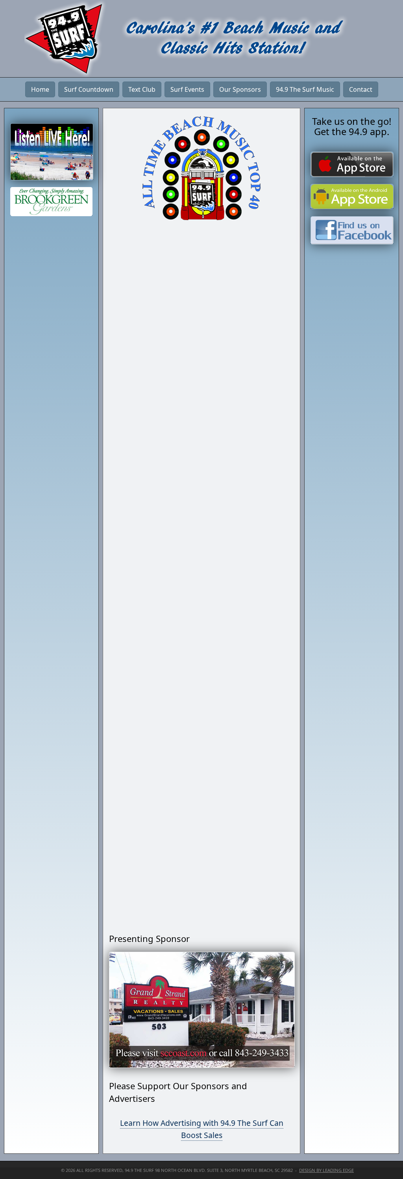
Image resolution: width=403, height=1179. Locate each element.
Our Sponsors (240, 89)
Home (40, 89)
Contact (360, 89)
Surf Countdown (88, 89)
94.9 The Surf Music (305, 89)
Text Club (141, 89)
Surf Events (187, 89)
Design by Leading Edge (326, 1170)
